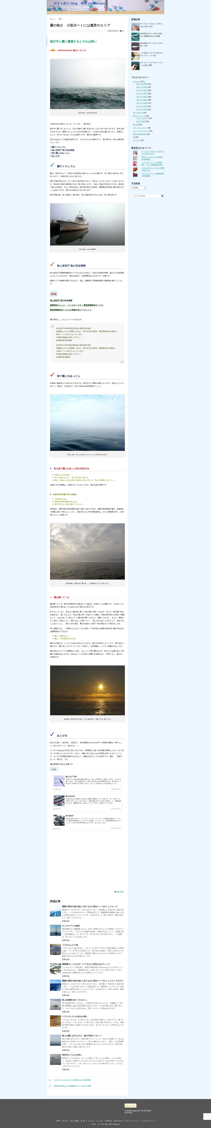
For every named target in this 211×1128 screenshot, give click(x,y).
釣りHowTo (70, 796)
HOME (50, 12)
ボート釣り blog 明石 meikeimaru (77, 3)
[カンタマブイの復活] (55, 930)
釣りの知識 (67, 12)
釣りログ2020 (142, 103)
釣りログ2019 (142, 106)
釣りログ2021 (142, 100)
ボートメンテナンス (141, 131)
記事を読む (66, 921)
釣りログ (58, 12)
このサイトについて (143, 12)
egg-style (120, 892)
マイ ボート (84, 12)
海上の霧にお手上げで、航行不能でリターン (82, 1036)
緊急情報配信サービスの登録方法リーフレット (71, 310)
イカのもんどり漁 (70, 945)
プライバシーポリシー (126, 12)
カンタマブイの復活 (71, 926)
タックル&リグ (142, 118)
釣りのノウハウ (139, 116)
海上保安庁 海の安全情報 (61, 300)
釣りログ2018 (142, 109)
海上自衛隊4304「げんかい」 (75, 1000)
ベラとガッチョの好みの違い (75, 1016)
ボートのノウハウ (140, 128)
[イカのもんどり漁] (55, 949)
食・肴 (75, 12)
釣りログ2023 (142, 94)
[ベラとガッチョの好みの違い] (55, 1020)
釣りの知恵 (141, 121)
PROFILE (101, 12)
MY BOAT (70, 816)
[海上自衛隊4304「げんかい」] (55, 1004)
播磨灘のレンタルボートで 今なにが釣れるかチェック (86, 964)
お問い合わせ (111, 12)
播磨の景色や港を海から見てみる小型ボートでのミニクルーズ (89, 906)
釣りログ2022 (142, 97)
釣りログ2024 (142, 90)
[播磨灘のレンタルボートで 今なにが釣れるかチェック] (55, 968)
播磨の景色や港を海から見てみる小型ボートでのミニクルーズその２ (92, 981)
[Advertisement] (87, 862)
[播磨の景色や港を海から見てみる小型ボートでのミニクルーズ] (55, 911)
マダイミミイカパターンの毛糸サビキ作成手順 (72, 1080)
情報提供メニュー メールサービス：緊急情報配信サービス (77, 305)
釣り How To (138, 113)
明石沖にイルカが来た (72, 1055)
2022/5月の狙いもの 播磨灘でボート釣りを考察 (72, 1086)
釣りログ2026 (142, 84)
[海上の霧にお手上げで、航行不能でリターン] (55, 1040)
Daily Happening (139, 134)
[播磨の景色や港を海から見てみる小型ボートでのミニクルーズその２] (55, 985)
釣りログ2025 (142, 87)
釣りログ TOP (71, 777)
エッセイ (93, 12)
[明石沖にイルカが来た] (55, 1059)
